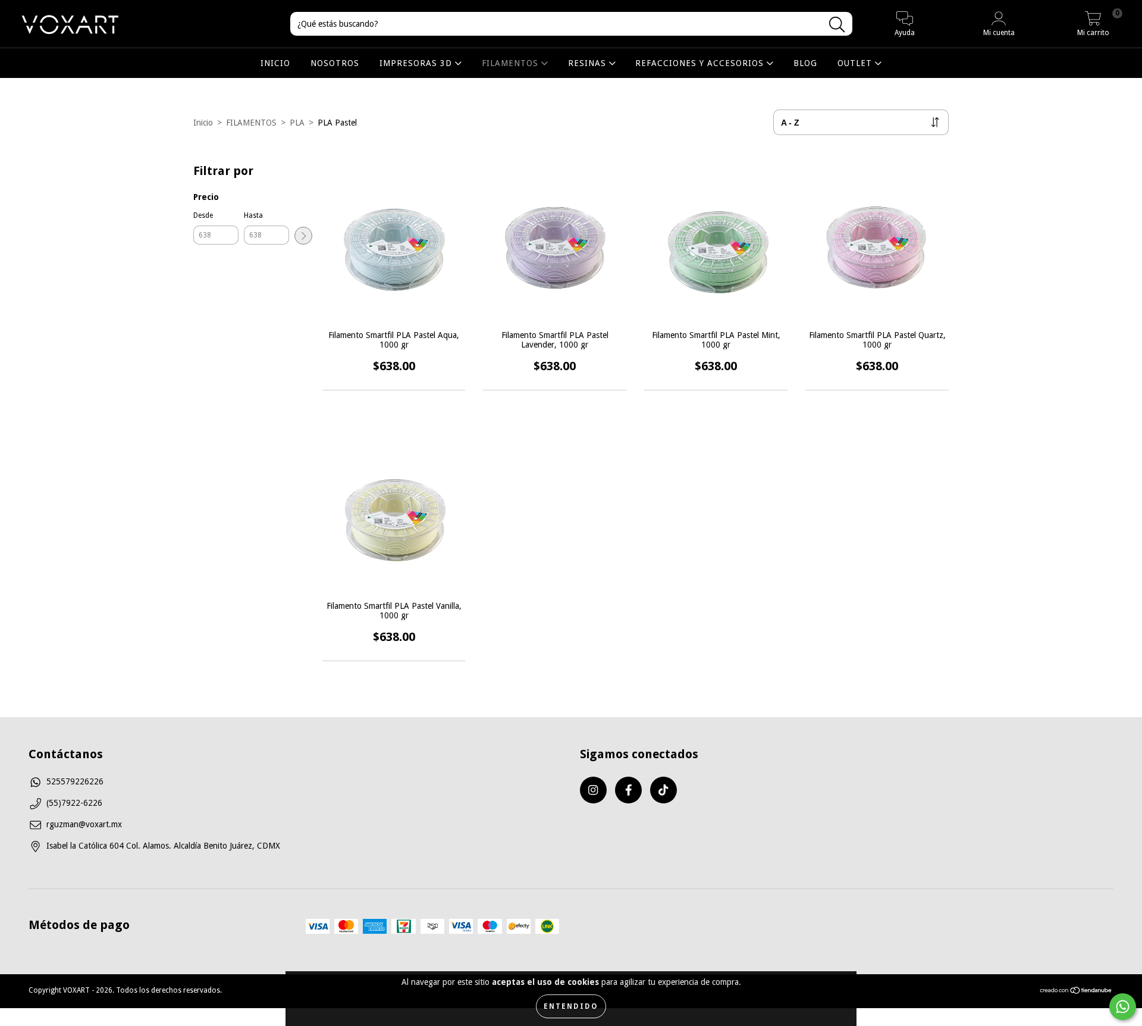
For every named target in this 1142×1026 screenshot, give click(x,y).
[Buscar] (837, 25)
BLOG (805, 63)
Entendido (571, 1006)
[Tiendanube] (1076, 992)
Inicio (203, 122)
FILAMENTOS (511, 63)
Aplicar (303, 236)
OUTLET (856, 63)
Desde (203, 215)
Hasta (253, 215)
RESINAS (588, 63)
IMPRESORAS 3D (417, 63)
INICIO (275, 63)
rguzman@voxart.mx (84, 824)
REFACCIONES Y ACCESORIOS (701, 63)
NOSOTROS (334, 63)
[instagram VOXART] (593, 790)
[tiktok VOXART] (663, 790)
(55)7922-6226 (74, 803)
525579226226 (74, 781)
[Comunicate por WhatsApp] (1122, 1006)
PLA (297, 122)
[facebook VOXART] (628, 790)
